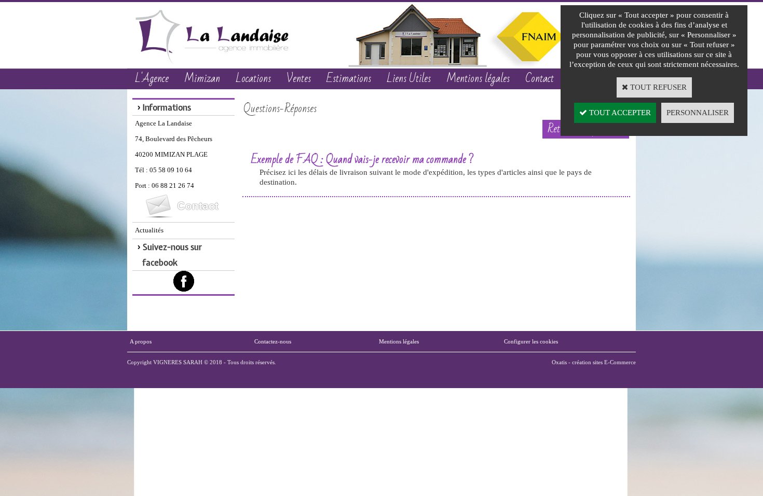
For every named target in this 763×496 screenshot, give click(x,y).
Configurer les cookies (531, 341)
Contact (539, 78)
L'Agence (152, 78)
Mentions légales (478, 78)
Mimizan (202, 78)
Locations (253, 78)
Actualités (149, 230)
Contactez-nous (272, 341)
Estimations (348, 78)
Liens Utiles (409, 78)
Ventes (299, 78)
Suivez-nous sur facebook (172, 254)
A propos (141, 341)
